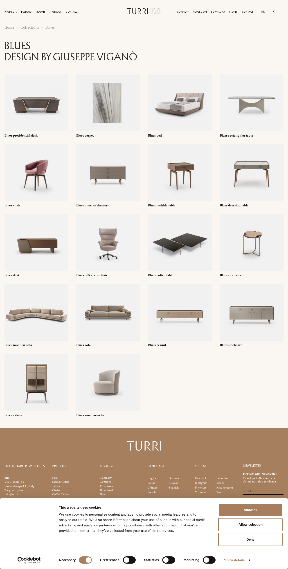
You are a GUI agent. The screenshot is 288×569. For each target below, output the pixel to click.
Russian (173, 482)
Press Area (106, 486)
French (152, 492)
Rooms (40, 12)
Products (10, 12)
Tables (56, 486)
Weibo (220, 482)
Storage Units (60, 481)
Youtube (200, 492)
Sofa (55, 477)
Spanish (174, 487)
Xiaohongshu (224, 487)
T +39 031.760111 (15, 490)
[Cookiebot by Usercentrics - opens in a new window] (29, 560)
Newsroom (200, 12)
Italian (152, 482)
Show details (234, 560)
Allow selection (250, 524)
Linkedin (222, 478)
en (263, 12)
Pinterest (200, 487)
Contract (72, 12)
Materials (55, 12)
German (174, 478)
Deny (250, 539)
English (153, 478)
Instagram (201, 482)
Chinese (153, 487)
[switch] (129, 560)
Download (218, 12)
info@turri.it (12, 494)
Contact (247, 12)
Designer (26, 12)
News (103, 494)
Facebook (201, 478)
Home (9, 27)
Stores (233, 12)
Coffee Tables (60, 494)
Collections (30, 27)
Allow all (250, 510)
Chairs (56, 490)
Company (183, 12)
